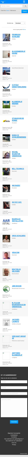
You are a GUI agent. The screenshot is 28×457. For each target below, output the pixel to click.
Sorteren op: (10, 23)
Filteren (25, 11)
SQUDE (25, 453)
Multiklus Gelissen (16, 270)
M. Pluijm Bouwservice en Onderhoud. (19, 305)
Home (7, 10)
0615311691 (17, 202)
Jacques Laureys (15, 320)
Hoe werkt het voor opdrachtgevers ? (14, 439)
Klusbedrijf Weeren (17, 103)
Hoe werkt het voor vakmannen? (14, 440)
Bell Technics (18, 169)
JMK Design (16, 286)
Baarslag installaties (17, 220)
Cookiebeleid (14, 435)
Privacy (14, 444)
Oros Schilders (18, 236)
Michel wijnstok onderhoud (17, 154)
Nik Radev (16, 185)
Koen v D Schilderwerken (19, 136)
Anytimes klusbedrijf (17, 354)
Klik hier (24, 29)
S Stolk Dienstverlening (19, 86)
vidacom (15, 252)
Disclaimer (14, 437)
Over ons (14, 442)
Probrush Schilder (16, 36)
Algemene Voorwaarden (14, 433)
